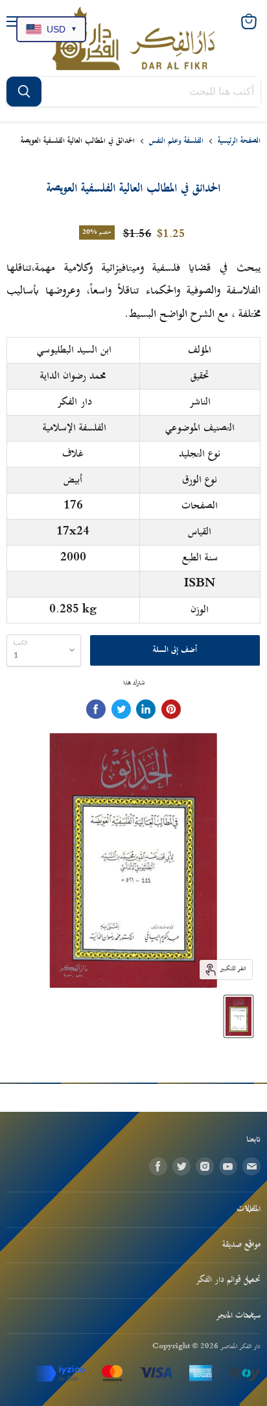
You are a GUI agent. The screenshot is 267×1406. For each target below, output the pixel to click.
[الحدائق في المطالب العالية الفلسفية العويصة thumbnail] (238, 1016)
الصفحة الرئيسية (239, 141)
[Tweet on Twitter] (121, 709)
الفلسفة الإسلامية (74, 428)
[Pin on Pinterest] (171, 709)
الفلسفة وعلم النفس (176, 141)
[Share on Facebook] (96, 709)
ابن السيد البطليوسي (74, 350)
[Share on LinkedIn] (146, 709)
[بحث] (23, 92)
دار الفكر (74, 402)
